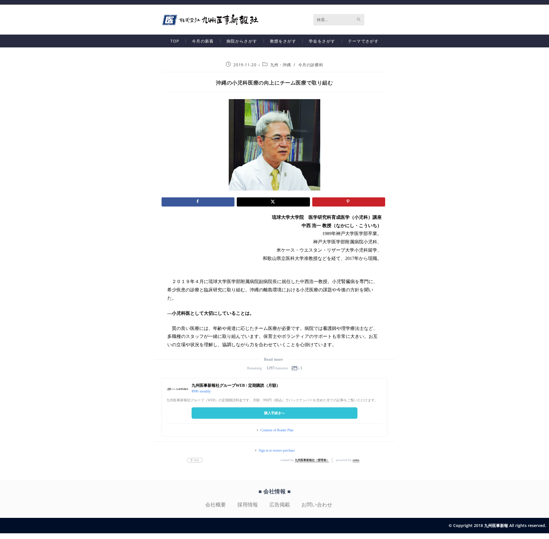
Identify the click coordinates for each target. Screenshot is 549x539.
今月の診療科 (310, 64)
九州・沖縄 (280, 64)
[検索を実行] (358, 19)
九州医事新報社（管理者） (312, 460)
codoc (356, 460)
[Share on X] (273, 202)
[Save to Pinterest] (348, 202)
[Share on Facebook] (198, 202)
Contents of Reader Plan (276, 430)
